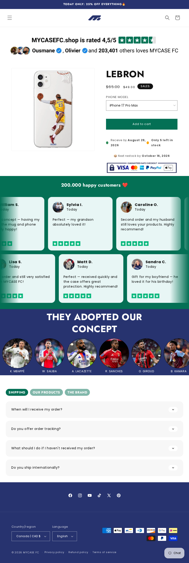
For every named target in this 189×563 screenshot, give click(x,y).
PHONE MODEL (117, 97)
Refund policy (78, 552)
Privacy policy (54, 552)
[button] (10, 18)
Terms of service (104, 552)
